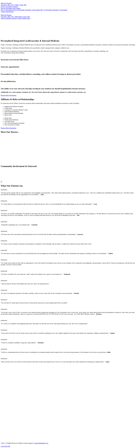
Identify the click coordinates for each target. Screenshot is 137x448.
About (2, 18)
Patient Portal (10, 11)
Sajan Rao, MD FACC (9, 29)
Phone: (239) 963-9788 (7, 376)
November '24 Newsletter (32, 10)
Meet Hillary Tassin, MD (22, 16)
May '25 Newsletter (46, 10)
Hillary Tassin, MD (20, 5)
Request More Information (64, 37)
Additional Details (6, 148)
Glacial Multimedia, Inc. (41, 443)
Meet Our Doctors (6, 3)
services (3, 6)
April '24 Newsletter (19, 10)
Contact (3, 11)
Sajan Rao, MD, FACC (8, 5)
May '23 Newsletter (6, 10)
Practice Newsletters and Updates (10, 8)
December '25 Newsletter (59, 10)
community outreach (12, 6)
